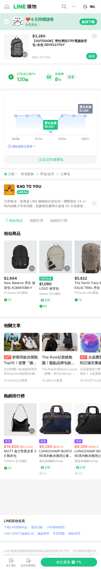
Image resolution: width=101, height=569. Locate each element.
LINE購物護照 (56, 527)
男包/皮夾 (47, 174)
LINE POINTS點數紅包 (19, 533)
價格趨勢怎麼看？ (24, 146)
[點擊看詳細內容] (20, 257)
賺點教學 (43, 533)
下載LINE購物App (15, 527)
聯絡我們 (74, 533)
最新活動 (37, 527)
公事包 (65, 174)
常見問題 (59, 533)
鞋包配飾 (27, 174)
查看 (71, 77)
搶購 (91, 56)
